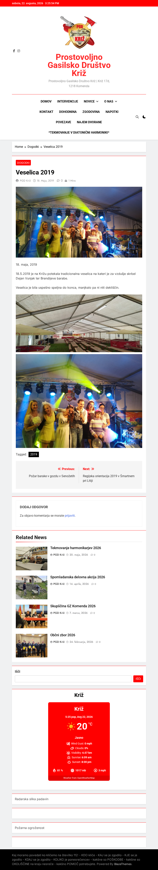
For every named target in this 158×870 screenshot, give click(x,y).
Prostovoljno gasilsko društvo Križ (79, 65)
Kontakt (46, 112)
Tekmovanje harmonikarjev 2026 (75, 548)
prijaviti (70, 515)
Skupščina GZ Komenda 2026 (73, 606)
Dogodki (23, 163)
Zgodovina (91, 112)
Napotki (112, 112)
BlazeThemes (123, 864)
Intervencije (67, 101)
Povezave (63, 122)
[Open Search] (137, 116)
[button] (79, 323)
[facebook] (14, 51)
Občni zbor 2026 (62, 635)
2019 (33, 454)
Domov (46, 101)
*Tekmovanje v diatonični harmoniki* (79, 132)
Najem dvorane (89, 122)
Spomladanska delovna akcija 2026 (77, 577)
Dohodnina (68, 112)
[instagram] (18, 51)
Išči (17, 671)
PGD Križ (25, 181)
